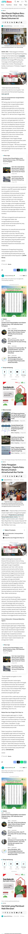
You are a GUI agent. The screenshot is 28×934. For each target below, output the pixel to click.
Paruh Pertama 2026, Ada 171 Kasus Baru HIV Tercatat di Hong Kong (18, 178)
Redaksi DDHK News (8, 26)
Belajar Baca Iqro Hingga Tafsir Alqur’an (14, 537)
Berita (4, 10)
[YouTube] (24, 276)
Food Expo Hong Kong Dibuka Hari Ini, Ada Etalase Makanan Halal (17, 438)
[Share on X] (7, 22)
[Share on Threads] (14, 22)
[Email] (17, 22)
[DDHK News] (6, 1)
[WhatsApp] (24, 373)
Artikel (4, 903)
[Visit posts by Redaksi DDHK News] (2, 26)
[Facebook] (22, 276)
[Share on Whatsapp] (10, 22)
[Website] (20, 276)
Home (2, 8)
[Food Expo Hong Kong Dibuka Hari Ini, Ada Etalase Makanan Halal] (5, 440)
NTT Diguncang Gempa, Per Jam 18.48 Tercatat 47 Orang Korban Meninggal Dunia (18, 416)
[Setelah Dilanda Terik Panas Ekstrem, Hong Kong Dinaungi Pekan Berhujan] (5, 429)
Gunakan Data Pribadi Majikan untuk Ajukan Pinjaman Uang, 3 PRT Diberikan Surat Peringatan (13, 160)
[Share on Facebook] (5, 22)
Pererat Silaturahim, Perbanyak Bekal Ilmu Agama (13, 534)
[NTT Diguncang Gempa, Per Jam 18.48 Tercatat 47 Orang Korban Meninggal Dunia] (5, 417)
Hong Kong (14, 328)
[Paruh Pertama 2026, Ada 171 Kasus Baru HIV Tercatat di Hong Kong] (6, 179)
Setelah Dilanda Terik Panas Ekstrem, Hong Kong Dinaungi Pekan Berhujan (17, 428)
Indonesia (16, 420)
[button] (15, 1)
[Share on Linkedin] (12, 22)
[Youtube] (17, 373)
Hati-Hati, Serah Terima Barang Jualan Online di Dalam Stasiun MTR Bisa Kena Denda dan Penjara (17, 333)
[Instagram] (26, 276)
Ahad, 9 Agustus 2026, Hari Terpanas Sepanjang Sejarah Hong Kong (18, 449)
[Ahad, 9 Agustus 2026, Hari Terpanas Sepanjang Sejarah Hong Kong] (5, 450)
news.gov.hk (5, 94)
